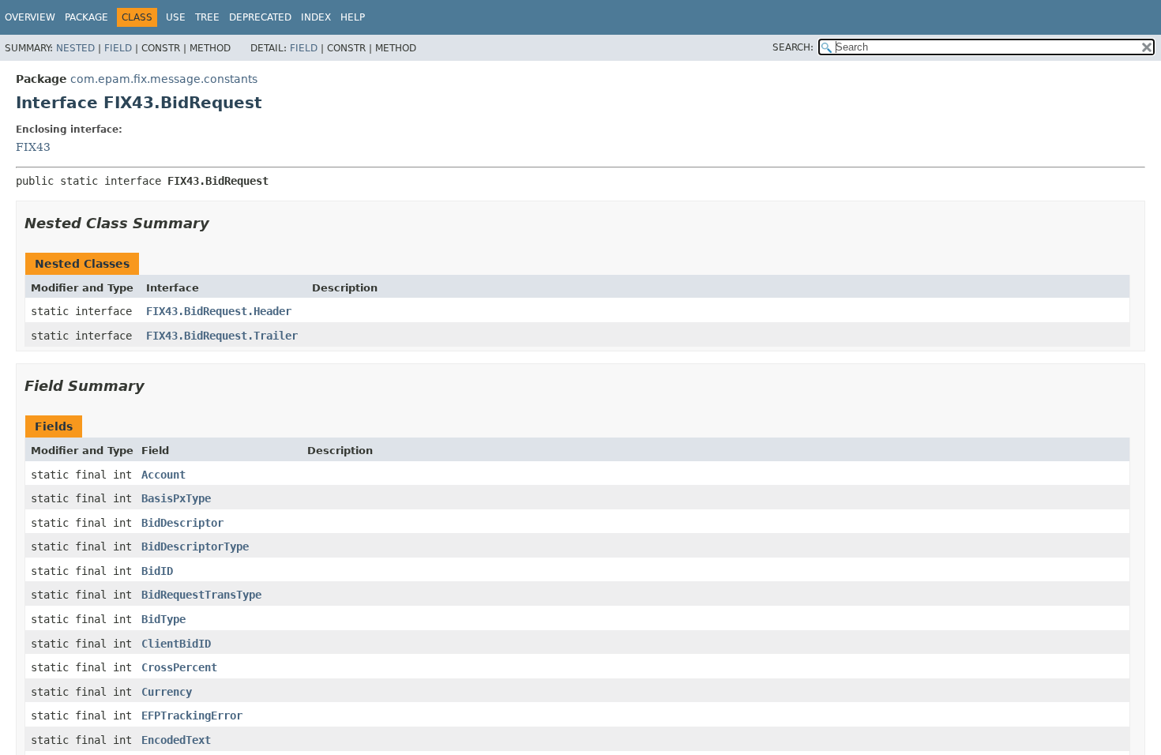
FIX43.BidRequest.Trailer (222, 335)
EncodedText (176, 740)
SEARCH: (792, 47)
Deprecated (260, 17)
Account (163, 474)
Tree (207, 17)
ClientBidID (176, 643)
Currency (166, 692)
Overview (30, 17)
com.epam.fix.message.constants (163, 79)
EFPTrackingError (191, 715)
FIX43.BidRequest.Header (218, 311)
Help (352, 17)
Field (118, 48)
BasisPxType (176, 498)
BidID (157, 571)
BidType (163, 619)
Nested (75, 48)
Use (176, 17)
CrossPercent (179, 667)
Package (86, 17)
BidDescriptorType (195, 546)
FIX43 (33, 147)
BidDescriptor (182, 522)
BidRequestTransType (201, 594)
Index (316, 17)
